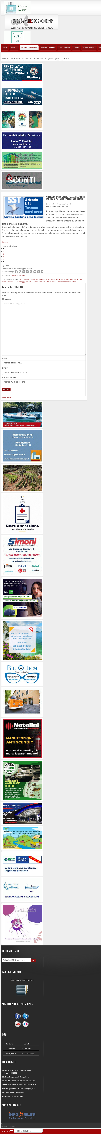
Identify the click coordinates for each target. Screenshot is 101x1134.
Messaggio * (7, 299)
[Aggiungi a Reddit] (34, 271)
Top (2, 1124)
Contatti (26, 1044)
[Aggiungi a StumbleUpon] (27, 271)
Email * (5, 367)
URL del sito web (9, 377)
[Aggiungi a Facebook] (16, 271)
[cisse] (22, 160)
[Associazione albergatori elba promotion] (22, 120)
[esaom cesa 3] (22, 414)
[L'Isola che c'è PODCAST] (22, 513)
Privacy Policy (11, 1053)
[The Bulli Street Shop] (22, 701)
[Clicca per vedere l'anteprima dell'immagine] (24, 207)
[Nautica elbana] (22, 889)
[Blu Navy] (22, 72)
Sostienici (27, 1048)
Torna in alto (6, 397)
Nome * (5, 358)
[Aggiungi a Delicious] (20, 271)
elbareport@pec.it (30, 1088)
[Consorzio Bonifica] (22, 838)
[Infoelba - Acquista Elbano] (22, 640)
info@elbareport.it (12, 1088)
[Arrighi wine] (22, 477)
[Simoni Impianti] (22, 555)
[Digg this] (23, 271)
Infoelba (13, 1126)
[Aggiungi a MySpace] (38, 271)
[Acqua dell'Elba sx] (17, 7)
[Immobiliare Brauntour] (22, 445)
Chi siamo (9, 1044)
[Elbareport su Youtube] (18, 1024)
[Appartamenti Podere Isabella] (22, 924)
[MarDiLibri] (22, 141)
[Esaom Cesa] (22, 180)
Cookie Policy (29, 1053)
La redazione (10, 1048)
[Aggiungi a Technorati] (31, 271)
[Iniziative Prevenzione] (22, 738)
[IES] (22, 598)
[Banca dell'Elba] (22, 863)
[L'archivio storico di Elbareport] (22, 989)
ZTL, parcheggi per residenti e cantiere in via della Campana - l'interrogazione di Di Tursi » (45, 282)
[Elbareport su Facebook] (18, 1016)
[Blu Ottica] (22, 674)
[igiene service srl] (22, 780)
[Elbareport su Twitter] (25, 1016)
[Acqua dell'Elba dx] (17, 37)
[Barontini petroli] (22, 813)
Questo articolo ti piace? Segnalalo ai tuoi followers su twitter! (42, 271)
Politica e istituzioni (19, 275)
